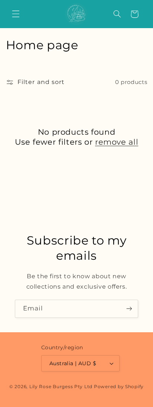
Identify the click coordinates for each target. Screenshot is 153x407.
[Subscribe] (129, 309)
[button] (15, 14)
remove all (116, 142)
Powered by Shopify (119, 386)
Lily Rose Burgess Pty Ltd (60, 386)
